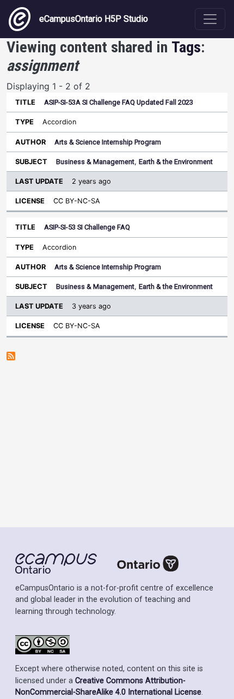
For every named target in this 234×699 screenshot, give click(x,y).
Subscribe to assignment (11, 356)
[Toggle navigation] (210, 19)
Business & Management (95, 162)
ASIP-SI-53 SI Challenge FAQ (87, 227)
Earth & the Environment (176, 162)
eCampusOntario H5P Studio (93, 19)
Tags (186, 47)
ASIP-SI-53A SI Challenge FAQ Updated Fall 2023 (118, 102)
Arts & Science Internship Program (107, 142)
